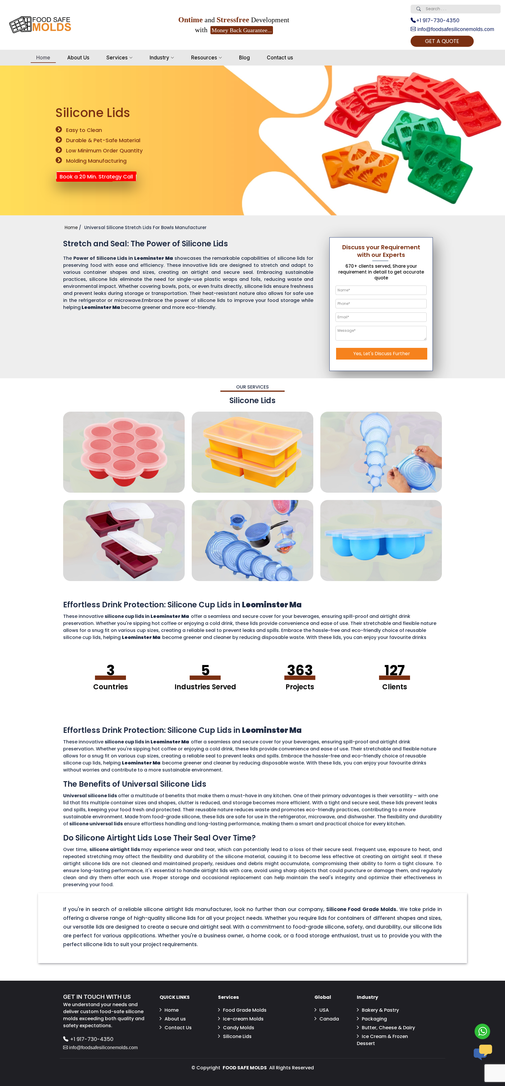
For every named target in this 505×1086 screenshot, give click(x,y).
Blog (244, 58)
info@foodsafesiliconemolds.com (455, 29)
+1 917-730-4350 (437, 20)
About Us (78, 58)
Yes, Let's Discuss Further (381, 353)
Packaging (374, 1018)
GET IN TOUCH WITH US (97, 996)
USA (324, 1010)
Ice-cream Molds (243, 1018)
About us (175, 1018)
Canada (329, 1018)
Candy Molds (238, 1027)
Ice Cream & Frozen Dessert (382, 1040)
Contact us (280, 58)
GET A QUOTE (442, 41)
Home (43, 58)
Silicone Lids (237, 1036)
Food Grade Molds (245, 1010)
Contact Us (178, 1027)
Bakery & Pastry (380, 1010)
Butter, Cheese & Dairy (388, 1027)
